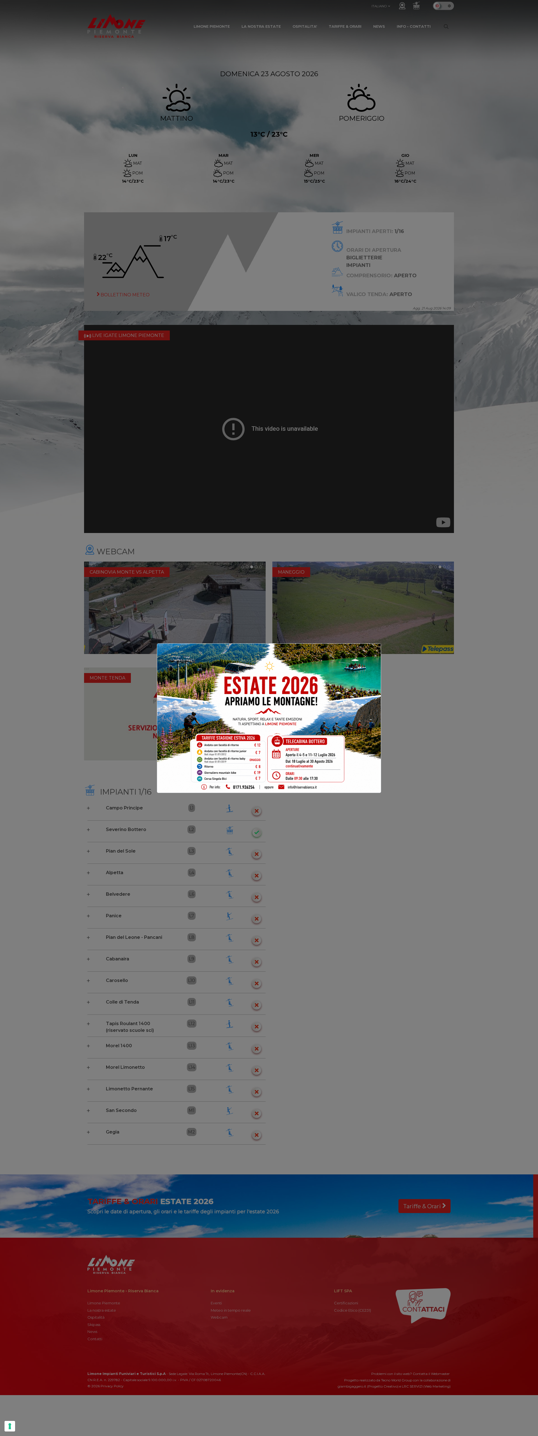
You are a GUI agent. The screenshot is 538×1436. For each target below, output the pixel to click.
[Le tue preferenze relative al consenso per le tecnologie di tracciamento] (9, 1426)
